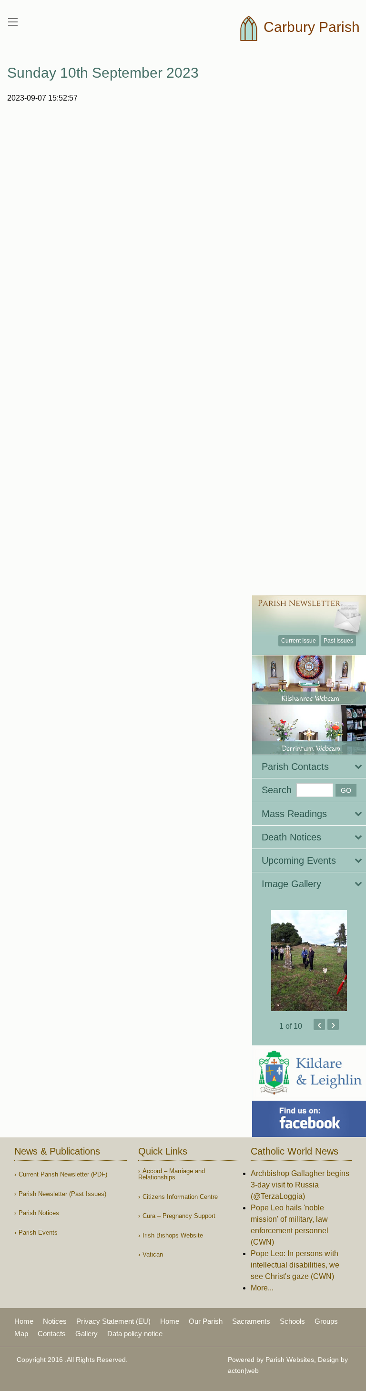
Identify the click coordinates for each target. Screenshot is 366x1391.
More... (262, 1288)
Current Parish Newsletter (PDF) (63, 1174)
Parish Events (38, 1232)
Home (23, 1321)
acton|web (243, 1370)
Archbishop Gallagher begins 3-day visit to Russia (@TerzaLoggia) (300, 1184)
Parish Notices (39, 1213)
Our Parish (206, 1321)
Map (21, 1333)
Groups (326, 1321)
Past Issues (338, 640)
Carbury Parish (310, 27)
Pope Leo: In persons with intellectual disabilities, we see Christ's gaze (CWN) (295, 1264)
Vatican (152, 1254)
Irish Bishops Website (172, 1235)
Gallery (86, 1333)
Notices (55, 1321)
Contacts (52, 1333)
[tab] (309, 766)
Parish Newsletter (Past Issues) (62, 1194)
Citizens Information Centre (180, 1197)
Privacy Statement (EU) (113, 1321)
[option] (309, 960)
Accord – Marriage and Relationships (171, 1174)
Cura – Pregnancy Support (178, 1216)
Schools (292, 1321)
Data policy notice (135, 1333)
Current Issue (298, 640)
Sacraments (251, 1321)
